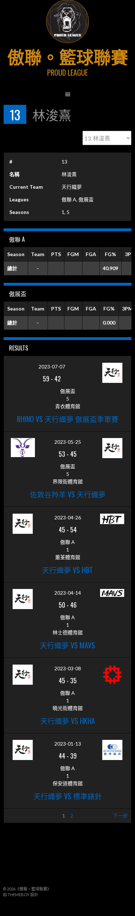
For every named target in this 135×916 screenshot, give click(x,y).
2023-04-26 (67, 517)
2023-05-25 (67, 442)
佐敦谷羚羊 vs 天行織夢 (67, 494)
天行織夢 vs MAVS (67, 645)
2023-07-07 (52, 366)
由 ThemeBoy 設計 (20, 894)
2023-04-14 (67, 593)
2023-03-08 (67, 668)
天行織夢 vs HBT (67, 569)
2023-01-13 (67, 744)
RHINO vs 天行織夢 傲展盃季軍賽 (67, 419)
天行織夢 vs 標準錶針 (67, 796)
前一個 (14, 816)
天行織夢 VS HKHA (67, 720)
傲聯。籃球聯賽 (67, 56)
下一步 (120, 816)
